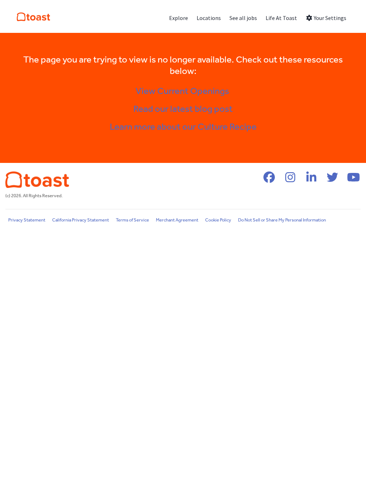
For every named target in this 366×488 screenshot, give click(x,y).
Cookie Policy (218, 220)
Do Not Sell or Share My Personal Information (282, 220)
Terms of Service (132, 220)
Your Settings (329, 17)
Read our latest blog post (183, 109)
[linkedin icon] (311, 179)
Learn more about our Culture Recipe (183, 127)
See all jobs (243, 17)
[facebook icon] (269, 179)
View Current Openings (183, 91)
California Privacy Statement (80, 220)
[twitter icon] (332, 179)
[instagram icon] (290, 179)
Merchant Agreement (177, 220)
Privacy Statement (26, 220)
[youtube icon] (353, 179)
